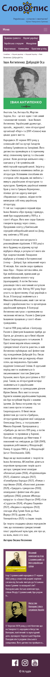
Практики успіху (39, 48)
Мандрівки (31, 43)
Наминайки (23, 48)
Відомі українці (30, 38)
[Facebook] (15, 663)
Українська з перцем (13, 43)
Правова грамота (12, 38)
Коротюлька (10, 48)
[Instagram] (25, 663)
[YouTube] (35, 663)
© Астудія (25, 671)
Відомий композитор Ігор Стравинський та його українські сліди (36, 559)
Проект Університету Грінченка (37, 21)
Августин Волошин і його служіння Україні (36, 606)
